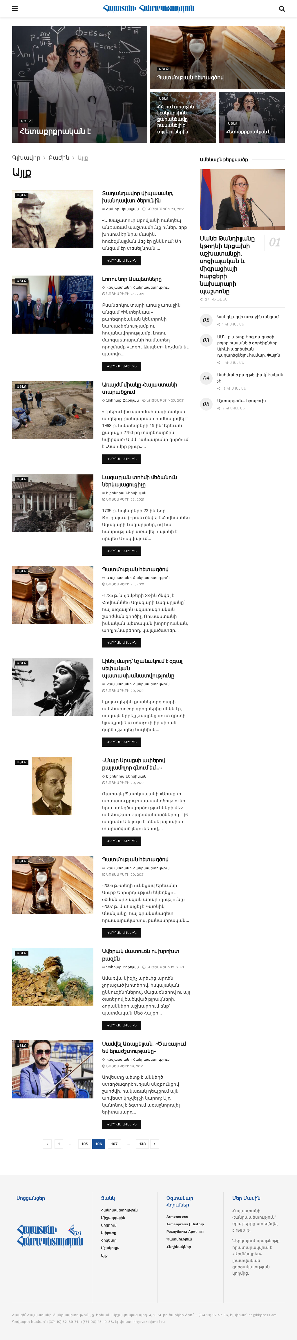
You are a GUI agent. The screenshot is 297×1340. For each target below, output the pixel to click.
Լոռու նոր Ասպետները (131, 279)
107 (114, 1144)
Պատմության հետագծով (190, 77)
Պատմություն (179, 1239)
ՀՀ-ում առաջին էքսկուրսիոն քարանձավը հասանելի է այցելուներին (175, 119)
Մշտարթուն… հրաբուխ (241, 400)
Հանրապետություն (119, 1210)
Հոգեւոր (109, 1240)
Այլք (26, 121)
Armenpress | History (185, 1224)
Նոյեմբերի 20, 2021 (124, 691)
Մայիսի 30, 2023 (109, 143)
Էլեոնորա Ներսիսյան (126, 493)
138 (142, 1144)
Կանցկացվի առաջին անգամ (248, 316)
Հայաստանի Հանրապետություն (55, 143)
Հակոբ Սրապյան (122, 209)
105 (85, 1144)
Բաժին (59, 157)
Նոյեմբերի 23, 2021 (164, 209)
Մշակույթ (110, 1248)
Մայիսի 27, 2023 (176, 143)
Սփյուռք (108, 1233)
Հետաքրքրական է (55, 131)
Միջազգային (113, 1218)
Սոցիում (109, 1225)
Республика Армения (185, 1232)
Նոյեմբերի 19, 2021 (164, 967)
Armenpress (177, 1217)
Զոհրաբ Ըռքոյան (122, 400)
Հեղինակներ (178, 1247)
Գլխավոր (26, 157)
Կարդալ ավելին (122, 260)
